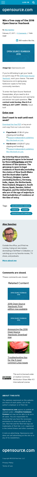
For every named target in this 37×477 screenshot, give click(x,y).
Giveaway (25, 209)
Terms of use (7, 466)
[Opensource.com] (17, 10)
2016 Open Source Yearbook (21, 206)
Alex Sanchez (9, 30)
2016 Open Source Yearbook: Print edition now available (17, 306)
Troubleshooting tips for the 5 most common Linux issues (18, 360)
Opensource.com (9, 410)
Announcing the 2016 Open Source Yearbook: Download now (18, 333)
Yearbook (15, 209)
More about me (9, 260)
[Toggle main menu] (3, 2)
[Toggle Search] (33, 2)
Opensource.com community (21, 213)
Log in (25, 2)
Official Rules (17, 162)
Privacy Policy (7, 463)
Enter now (7, 112)
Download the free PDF (11, 124)
